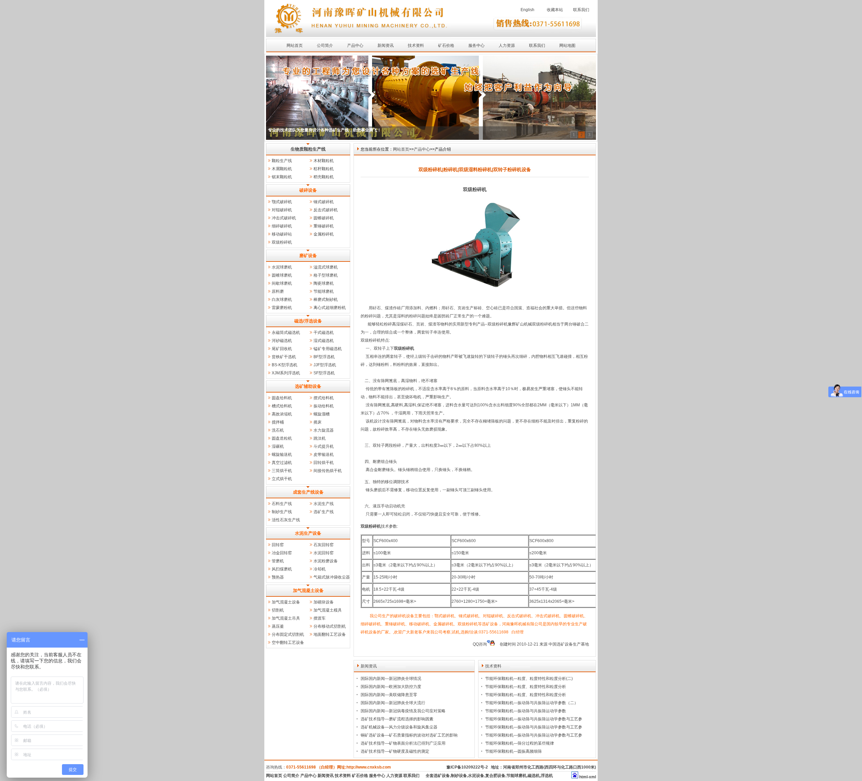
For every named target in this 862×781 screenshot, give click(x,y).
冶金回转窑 (282, 553)
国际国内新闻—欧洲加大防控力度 (391, 686)
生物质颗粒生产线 (308, 149)
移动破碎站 (282, 234)
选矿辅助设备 (308, 386)
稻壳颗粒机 (323, 177)
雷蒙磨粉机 (282, 307)
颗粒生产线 (282, 160)
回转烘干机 (323, 462)
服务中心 (476, 45)
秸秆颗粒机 (323, 168)
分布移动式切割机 (329, 626)
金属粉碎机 (323, 234)
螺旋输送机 (282, 454)
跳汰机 (319, 438)
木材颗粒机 (323, 160)
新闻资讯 (385, 45)
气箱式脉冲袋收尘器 (331, 577)
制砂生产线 (282, 511)
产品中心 (355, 45)
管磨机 (278, 561)
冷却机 (319, 569)
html (583, 777)
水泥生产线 (323, 503)
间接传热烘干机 (327, 470)
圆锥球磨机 (282, 275)
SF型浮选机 (324, 373)
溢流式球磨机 (325, 267)
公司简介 (325, 45)
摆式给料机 (323, 398)
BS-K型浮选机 (284, 365)
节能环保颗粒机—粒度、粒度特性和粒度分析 (525, 686)
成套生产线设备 (308, 492)
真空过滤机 (282, 462)
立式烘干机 (282, 478)
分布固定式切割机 (288, 634)
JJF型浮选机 (324, 365)
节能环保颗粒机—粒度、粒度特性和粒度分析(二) (529, 678)
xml (592, 777)
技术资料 (416, 45)
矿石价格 (446, 45)
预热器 (278, 577)
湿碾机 (278, 446)
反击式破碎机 (325, 210)
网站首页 (295, 45)
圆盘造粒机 (282, 438)
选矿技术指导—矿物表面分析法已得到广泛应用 (403, 743)
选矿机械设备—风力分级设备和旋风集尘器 (399, 727)
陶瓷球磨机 (323, 283)
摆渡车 (319, 618)
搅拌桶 (278, 422)
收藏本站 (555, 9)
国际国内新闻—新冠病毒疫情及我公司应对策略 (403, 711)
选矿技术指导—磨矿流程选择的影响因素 (397, 719)
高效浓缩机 (282, 414)
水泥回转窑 (323, 553)
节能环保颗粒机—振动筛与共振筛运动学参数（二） (531, 702)
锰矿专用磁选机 (327, 348)
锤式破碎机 (323, 201)
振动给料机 (323, 406)
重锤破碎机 (323, 226)
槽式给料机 (282, 406)
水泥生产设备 (308, 533)
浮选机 (547, 775)
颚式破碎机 (282, 201)
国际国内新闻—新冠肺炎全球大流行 (393, 702)
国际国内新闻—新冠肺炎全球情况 (391, 678)
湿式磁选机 (323, 340)
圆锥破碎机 (323, 218)
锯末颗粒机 (282, 177)
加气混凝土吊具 (286, 618)
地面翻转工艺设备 (329, 634)
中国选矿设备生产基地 (569, 644)
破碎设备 (308, 190)
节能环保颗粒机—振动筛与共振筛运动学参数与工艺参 (533, 719)
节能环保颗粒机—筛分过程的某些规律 (519, 743)
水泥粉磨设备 (325, 561)
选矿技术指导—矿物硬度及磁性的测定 (395, 751)
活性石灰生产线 (286, 520)
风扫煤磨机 (282, 569)
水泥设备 (476, 775)
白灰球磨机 (282, 299)
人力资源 (507, 45)
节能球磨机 (323, 291)
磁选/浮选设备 (308, 320)
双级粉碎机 (282, 242)
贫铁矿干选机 (284, 356)
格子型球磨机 (325, 275)
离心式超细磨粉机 (329, 307)
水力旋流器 (323, 430)
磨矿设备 (308, 255)
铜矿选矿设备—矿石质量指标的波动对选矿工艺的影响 (409, 735)
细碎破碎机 (282, 226)
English (527, 9)
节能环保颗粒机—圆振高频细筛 (513, 751)
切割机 (278, 610)
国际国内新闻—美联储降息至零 (389, 694)
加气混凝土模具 (327, 610)
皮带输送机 (323, 454)
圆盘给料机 (282, 398)
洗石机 (278, 430)
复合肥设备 (495, 775)
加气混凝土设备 (308, 590)
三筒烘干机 (282, 470)
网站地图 (567, 45)
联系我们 (581, 9)
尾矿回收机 (282, 348)
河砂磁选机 (282, 340)
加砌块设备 (323, 602)
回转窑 (278, 544)
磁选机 (534, 775)
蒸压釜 (278, 626)
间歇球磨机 (282, 283)
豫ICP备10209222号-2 (467, 767)
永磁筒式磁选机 (286, 332)
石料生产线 (282, 503)
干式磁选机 (323, 332)
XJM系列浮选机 (286, 373)
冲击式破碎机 (284, 218)
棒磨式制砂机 (325, 299)
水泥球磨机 (282, 267)
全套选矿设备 (438, 775)
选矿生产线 (323, 511)
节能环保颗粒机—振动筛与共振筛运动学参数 (525, 711)
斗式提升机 (323, 446)
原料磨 (278, 291)
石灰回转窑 (323, 544)
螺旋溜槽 (321, 414)
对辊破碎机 (282, 210)
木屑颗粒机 (282, 168)
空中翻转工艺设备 (288, 642)
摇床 (317, 422)
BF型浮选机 (324, 356)
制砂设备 (459, 775)
